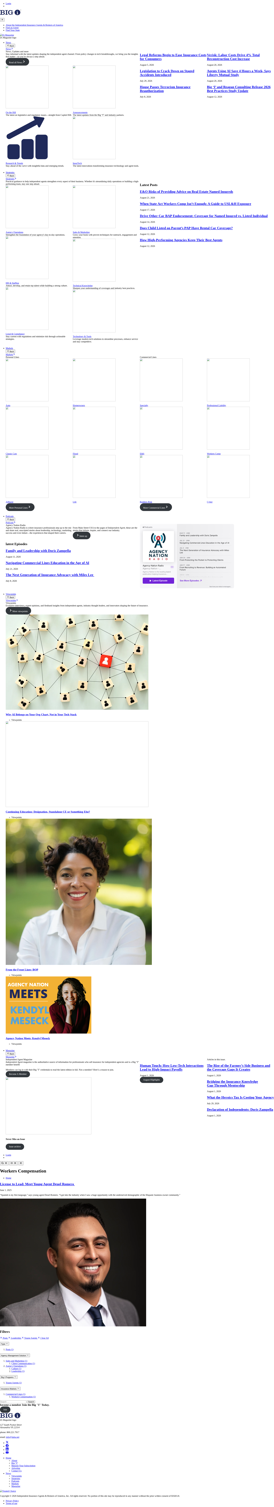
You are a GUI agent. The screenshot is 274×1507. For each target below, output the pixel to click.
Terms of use (11, 1503)
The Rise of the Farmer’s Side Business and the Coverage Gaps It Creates (238, 1067)
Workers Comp (214, 453)
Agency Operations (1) (16, 1366)
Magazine (10, 1050)
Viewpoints (11, 594)
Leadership (16, 1338)
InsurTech (77, 163)
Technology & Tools (82, 336)
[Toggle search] (4, 1163)
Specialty (144, 405)
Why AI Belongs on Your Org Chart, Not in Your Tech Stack (41, 714)
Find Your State (13, 30)
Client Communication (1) (23, 1363)
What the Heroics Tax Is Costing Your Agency (240, 1097)
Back (11, 46)
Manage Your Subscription (23, 1465)
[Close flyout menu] (2, 20)
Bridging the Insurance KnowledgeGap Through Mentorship (232, 1083)
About (14, 1460)
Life (74, 502)
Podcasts (10, 516)
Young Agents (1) (14, 1382)
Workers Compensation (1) (23, 1396)
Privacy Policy (12, 1501)
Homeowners (79, 405)
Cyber (209, 502)
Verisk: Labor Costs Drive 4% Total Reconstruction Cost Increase (233, 57)
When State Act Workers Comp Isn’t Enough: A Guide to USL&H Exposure (195, 204)
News (8, 42)
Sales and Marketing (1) (16, 1361)
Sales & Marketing (81, 232)
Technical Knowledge (83, 285)
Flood (75, 453)
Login (8, 3)
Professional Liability (216, 405)
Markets (9, 348)
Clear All (44, 1338)
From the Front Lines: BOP (22, 969)
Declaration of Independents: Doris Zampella (240, 1109)
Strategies (10, 172)
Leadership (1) (18, 1371)
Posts (5, 1338)
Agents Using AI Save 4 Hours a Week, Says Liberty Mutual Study (239, 73)
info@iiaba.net (12, 1437)
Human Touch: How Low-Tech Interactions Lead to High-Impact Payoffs (172, 1067)
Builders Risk (146, 502)
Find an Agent (12, 27)
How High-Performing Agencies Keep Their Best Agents (181, 240)
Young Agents (31, 1338)
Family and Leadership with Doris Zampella (38, 551)
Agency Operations (14, 232)
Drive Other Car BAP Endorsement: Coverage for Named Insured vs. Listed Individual (204, 216)
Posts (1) (10, 1349)
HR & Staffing (12, 283)
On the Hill (11, 112)
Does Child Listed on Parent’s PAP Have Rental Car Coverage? (186, 228)
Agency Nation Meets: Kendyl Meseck (28, 1038)
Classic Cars (11, 453)
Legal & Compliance (15, 334)
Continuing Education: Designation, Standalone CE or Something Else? (48, 811)
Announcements (80, 112)
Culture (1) (16, 1368)
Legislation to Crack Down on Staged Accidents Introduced (167, 73)
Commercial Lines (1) (15, 1394)
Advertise (15, 1468)
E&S (142, 453)
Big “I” (14, 1463)
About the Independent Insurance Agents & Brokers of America (34, 25)
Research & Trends (14, 163)
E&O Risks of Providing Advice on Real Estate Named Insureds (186, 191)
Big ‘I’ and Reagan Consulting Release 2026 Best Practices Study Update (239, 89)
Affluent (9, 502)
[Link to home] (7, 35)
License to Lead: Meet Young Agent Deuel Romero (37, 1184)
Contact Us (16, 1471)
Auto (8, 405)
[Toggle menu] (13, 1163)
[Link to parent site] (10, 14)
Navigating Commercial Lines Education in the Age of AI (47, 563)
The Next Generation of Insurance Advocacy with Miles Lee (50, 575)
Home (8, 1178)
